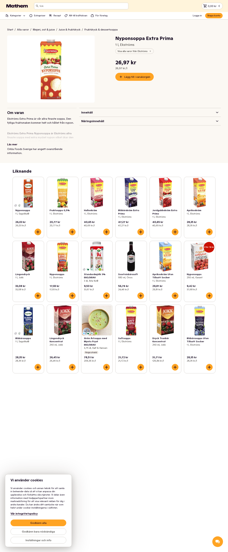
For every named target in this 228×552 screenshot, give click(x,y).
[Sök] (37, 6)
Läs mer (12, 144)
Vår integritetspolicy (24, 513)
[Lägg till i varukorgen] (38, 232)
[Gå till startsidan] (17, 6)
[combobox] (83, 6)
